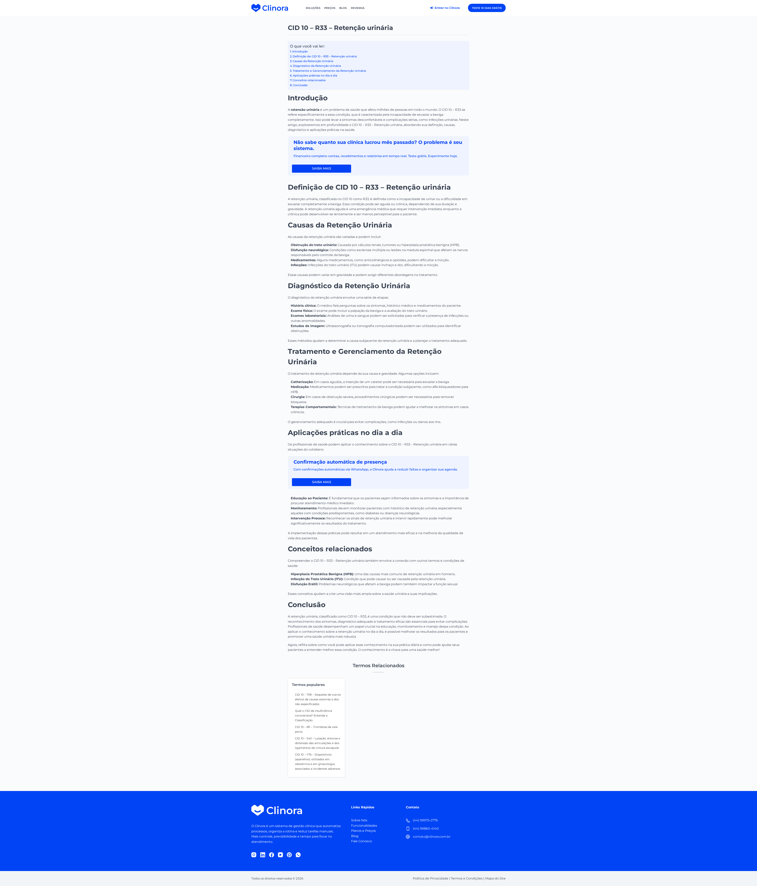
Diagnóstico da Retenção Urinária (317, 66)
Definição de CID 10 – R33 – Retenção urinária (325, 56)
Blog (343, 7)
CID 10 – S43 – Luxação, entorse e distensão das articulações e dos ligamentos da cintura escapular (317, 743)
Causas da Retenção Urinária (313, 61)
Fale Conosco (361, 841)
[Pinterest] (289, 854)
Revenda (358, 7)
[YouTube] (280, 854)
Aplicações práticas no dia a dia (315, 75)
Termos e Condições (467, 878)
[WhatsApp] (298, 854)
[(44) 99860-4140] (408, 829)
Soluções (313, 7)
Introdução (300, 51)
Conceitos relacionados (309, 80)
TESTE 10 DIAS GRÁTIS (487, 7)
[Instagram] (253, 854)
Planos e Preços (363, 831)
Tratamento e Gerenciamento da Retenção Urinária (329, 71)
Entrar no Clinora (447, 8)
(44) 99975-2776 (425, 820)
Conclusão (300, 85)
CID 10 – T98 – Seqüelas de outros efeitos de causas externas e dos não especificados (318, 699)
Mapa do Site (495, 878)
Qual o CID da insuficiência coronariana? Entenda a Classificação (313, 715)
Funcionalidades (364, 825)
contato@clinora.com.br (431, 836)
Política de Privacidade (430, 878)
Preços (329, 7)
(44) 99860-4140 (426, 828)
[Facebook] (271, 854)
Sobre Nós (359, 820)
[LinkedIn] (262, 854)
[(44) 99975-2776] (408, 821)
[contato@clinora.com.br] (408, 837)
